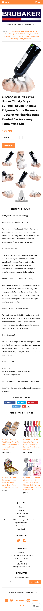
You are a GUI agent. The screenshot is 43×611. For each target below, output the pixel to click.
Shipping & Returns (21, 513)
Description (16, 209)
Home (5, 31)
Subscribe (35, 582)
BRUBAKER (20, 592)
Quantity (5, 137)
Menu (6, 2)
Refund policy (21, 529)
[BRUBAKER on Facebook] (24, 540)
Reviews (27, 209)
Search (21, 507)
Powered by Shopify (31, 592)
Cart (39, 2)
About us (21, 510)
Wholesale (21, 517)
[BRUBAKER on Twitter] (18, 540)
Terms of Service (21, 526)
